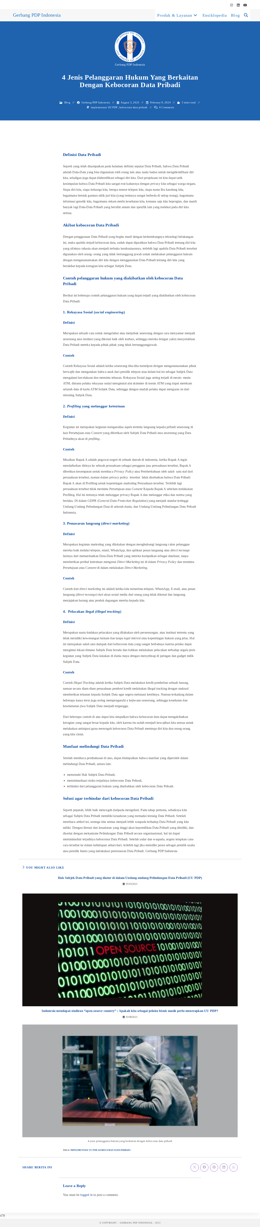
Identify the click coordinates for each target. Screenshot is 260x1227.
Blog (67, 102)
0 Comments (166, 107)
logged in (86, 1195)
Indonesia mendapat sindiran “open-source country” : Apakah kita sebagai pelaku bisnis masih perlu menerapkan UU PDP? (130, 1011)
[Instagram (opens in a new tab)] (231, 5)
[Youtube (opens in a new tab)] (244, 5)
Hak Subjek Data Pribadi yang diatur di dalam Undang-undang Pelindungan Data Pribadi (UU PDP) (130, 878)
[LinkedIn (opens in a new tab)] (238, 5)
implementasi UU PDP (104, 107)
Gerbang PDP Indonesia (37, 15)
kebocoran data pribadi (133, 107)
